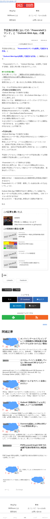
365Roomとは (13, 508)
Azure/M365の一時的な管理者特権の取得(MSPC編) (31, 235)
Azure (15, 239)
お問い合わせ (37, 512)
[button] (32, 305)
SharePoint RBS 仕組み (25, 244)
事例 (36, 505)
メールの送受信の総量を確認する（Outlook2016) (28, 264)
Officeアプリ (13, 267)
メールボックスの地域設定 (26, 253)
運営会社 (13, 512)
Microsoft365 (13, 248)
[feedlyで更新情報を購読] (13, 317)
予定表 (18, 290)
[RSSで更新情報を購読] (36, 317)
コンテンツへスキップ (8, 1)
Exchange (14, 257)
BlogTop (13, 505)
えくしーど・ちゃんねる (37, 508)
